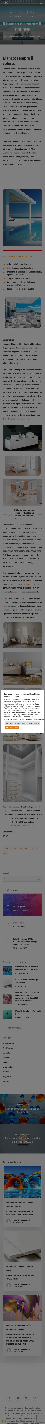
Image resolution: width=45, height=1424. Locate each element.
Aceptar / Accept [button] (12, 727)
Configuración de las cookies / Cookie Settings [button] (22, 723)
